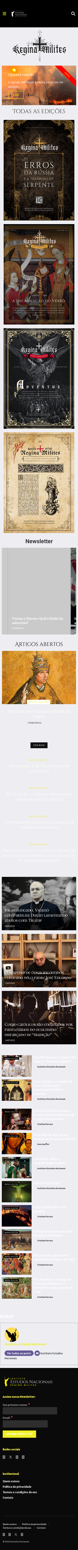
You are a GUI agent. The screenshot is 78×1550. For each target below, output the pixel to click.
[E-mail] (37, 1353)
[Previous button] (4, 591)
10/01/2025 (60, 1216)
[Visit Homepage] (29, 13)
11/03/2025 (39, 1173)
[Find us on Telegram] (23, 1457)
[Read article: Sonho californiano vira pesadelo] (17, 1215)
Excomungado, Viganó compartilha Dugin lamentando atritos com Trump (36, 915)
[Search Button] (73, 13)
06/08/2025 (10, 925)
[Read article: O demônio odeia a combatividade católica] (17, 1167)
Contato (8, 1497)
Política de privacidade (17, 1486)
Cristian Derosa (34, 722)
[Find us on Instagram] (17, 1457)
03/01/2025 (61, 1240)
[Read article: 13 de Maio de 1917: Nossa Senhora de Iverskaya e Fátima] (17, 1143)
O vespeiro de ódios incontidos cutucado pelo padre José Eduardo (38, 975)
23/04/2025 (39, 1071)
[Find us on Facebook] (4, 1457)
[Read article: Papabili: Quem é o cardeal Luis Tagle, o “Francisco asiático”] (17, 1066)
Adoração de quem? (46, 1183)
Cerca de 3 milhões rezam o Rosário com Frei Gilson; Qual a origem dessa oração (53, 1115)
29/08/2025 (39, 776)
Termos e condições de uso (20, 1492)
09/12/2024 (61, 1297)
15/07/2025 (10, 983)
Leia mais (39, 745)
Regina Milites (38, 701)
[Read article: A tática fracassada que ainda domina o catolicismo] (17, 1240)
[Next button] (73, 591)
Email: (8, 1418)
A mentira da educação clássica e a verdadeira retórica (39, 824)
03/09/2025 (48, 722)
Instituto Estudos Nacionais (51, 1066)
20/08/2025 (39, 865)
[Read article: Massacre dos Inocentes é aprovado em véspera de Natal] (17, 1264)
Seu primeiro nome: (16, 1405)
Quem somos (11, 1481)
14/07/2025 (10, 1040)
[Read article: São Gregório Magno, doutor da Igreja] (39, 677)
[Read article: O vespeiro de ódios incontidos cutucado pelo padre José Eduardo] (39, 960)
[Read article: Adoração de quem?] (17, 1191)
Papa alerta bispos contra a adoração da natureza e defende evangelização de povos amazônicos (39, 855)
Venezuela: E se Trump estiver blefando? (39, 768)
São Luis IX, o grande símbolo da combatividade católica (39, 796)
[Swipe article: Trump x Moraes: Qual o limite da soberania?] (39, 591)
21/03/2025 (57, 1144)
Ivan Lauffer (43, 1144)
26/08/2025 (39, 804)
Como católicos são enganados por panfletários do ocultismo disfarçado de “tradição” (39, 1029)
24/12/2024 (61, 1264)
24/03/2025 (39, 1103)
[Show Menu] (4, 13)
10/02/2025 (39, 1193)
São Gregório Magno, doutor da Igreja (39, 713)
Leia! (16, 95)
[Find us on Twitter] (10, 1457)
